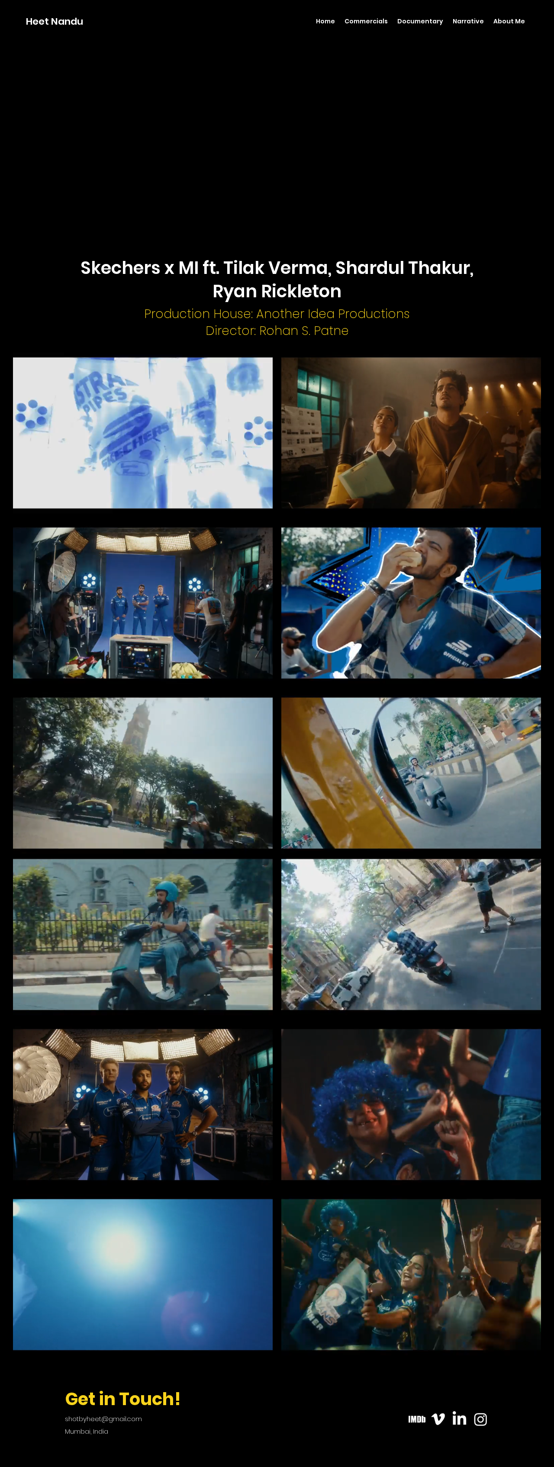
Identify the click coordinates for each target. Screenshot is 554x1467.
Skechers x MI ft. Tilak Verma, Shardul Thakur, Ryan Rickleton (277, 279)
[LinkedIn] (459, 1419)
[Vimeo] (438, 1419)
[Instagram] (480, 1419)
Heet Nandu (54, 21)
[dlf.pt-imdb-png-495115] (417, 1419)
